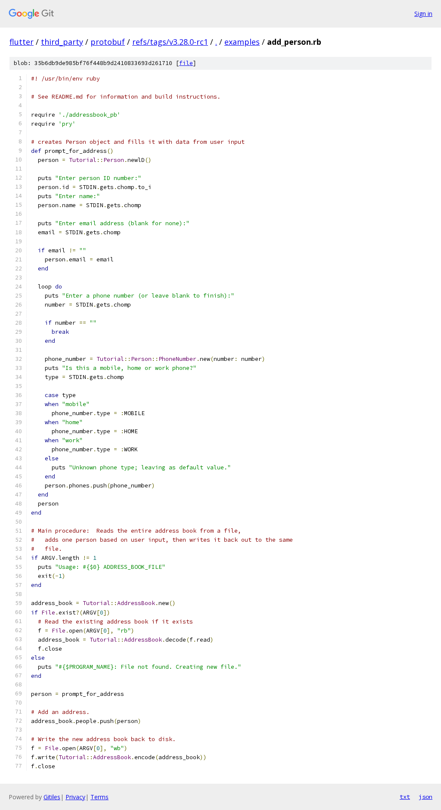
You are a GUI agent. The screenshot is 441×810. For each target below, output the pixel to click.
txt (405, 797)
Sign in (423, 13)
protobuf (107, 42)
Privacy (75, 797)
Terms (99, 797)
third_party (62, 42)
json (425, 797)
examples (242, 42)
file (186, 63)
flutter (21, 42)
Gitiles (51, 797)
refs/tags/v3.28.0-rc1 (170, 42)
